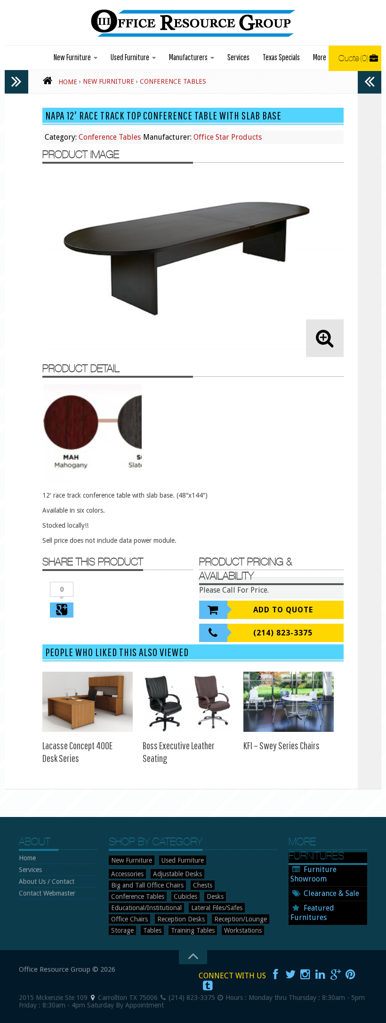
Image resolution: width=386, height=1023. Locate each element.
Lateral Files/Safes (216, 908)
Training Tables (193, 930)
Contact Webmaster (47, 893)
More (319, 57)
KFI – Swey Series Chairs (281, 745)
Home (27, 858)
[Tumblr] (208, 985)
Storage (122, 930)
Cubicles (185, 896)
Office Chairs (129, 919)
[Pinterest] (350, 974)
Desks (215, 896)
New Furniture (72, 57)
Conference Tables (110, 137)
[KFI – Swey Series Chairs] (288, 702)
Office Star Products (227, 137)
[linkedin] (320, 974)
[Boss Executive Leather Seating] (188, 702)
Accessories (127, 874)
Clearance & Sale (331, 893)
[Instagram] (305, 974)
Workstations (243, 930)
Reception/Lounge (240, 919)
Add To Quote (283, 609)
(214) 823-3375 (283, 632)
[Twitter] (290, 974)
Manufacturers (188, 57)
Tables (152, 930)
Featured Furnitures (312, 913)
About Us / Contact (46, 881)
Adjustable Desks (177, 874)
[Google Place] (92, 997)
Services (238, 57)
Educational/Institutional (146, 908)
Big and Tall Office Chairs (147, 885)
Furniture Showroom (313, 874)
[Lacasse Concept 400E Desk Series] (87, 702)
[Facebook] (275, 974)
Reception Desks (181, 919)
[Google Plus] (335, 974)
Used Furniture (130, 57)
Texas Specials (281, 57)
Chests (202, 885)
